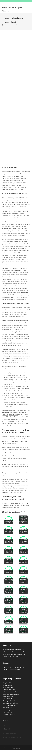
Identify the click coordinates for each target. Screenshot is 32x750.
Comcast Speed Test (9, 689)
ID (18, 667)
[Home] (2, 25)
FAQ (4, 725)
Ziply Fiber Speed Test (9, 714)
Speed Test (5, 414)
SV (10, 669)
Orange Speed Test (8, 685)
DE (7, 667)
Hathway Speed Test (9, 710)
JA (20, 667)
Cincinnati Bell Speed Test (11, 694)
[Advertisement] (16, 51)
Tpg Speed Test (7, 707)
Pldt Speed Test (7, 712)
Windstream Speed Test (10, 692)
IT (15, 667)
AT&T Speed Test (8, 687)
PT (4, 669)
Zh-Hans (17, 669)
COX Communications (9, 705)
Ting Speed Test (8, 683)
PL (26, 667)
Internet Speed (13, 414)
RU (7, 669)
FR (12, 667)
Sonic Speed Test (8, 696)
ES (10, 667)
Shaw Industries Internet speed (18, 503)
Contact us (6, 721)
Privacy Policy (7, 729)
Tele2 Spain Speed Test (10, 701)
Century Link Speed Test (10, 703)
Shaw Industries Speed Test (12, 25)
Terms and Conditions (9, 733)
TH (13, 669)
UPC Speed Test (7, 698)
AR (4, 667)
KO (23, 667)
